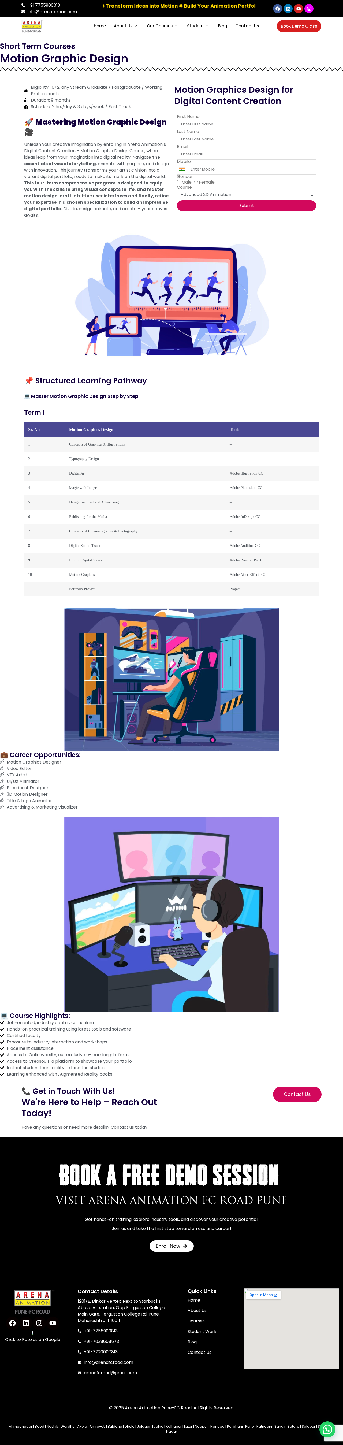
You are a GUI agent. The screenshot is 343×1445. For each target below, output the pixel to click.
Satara (293, 1426)
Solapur (308, 1426)
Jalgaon (144, 1426)
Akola (82, 1426)
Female (207, 182)
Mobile (184, 162)
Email (182, 146)
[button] (327, 1429)
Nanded (217, 1426)
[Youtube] (298, 8)
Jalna (158, 1426)
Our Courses (160, 26)
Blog (222, 26)
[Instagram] (309, 8)
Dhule (130, 1426)
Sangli (279, 1426)
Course (184, 187)
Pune (249, 1426)
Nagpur (201, 1426)
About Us (123, 26)
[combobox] (183, 169)
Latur (188, 1426)
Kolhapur (174, 1426)
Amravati (97, 1426)
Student (195, 26)
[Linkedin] (288, 8)
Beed (39, 1426)
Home (100, 26)
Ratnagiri (264, 1426)
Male (186, 182)
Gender (185, 177)
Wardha (68, 1426)
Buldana (115, 1426)
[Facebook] (277, 8)
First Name (188, 116)
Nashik (52, 1426)
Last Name (188, 131)
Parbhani (235, 1426)
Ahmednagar (20, 1426)
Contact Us (247, 26)
